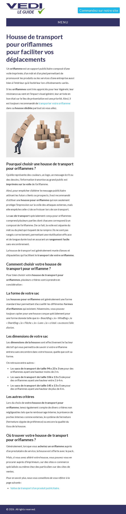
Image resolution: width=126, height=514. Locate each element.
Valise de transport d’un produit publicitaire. (34, 488)
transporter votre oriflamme (54, 103)
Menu (63, 22)
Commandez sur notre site (98, 10)
